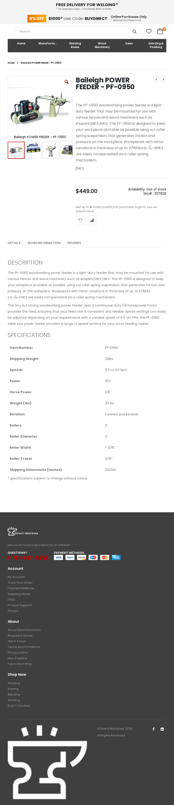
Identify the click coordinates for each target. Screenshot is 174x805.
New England (17, 658)
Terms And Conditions (24, 647)
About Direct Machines (24, 630)
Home (11, 63)
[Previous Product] (156, 79)
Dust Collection (19, 706)
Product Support (20, 605)
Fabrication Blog (19, 664)
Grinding (14, 700)
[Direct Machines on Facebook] (153, 729)
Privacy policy (18, 652)
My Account (16, 577)
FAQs (11, 599)
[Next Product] (163, 79)
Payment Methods (21, 588)
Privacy (13, 611)
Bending (14, 694)
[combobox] (77, 31)
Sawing (13, 689)
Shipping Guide (19, 594)
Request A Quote (20, 635)
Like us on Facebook (22, 545)
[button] (149, 31)
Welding (14, 683)
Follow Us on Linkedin (54, 545)
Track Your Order (20, 582)
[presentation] (17, 242)
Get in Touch (17, 641)
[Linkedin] (162, 729)
